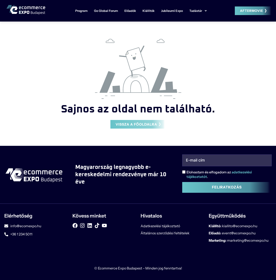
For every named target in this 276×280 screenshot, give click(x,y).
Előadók (130, 11)
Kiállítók (149, 11)
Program (81, 11)
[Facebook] (75, 225)
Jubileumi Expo (172, 11)
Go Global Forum (106, 11)
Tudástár (195, 11)
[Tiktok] (97, 225)
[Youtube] (104, 225)
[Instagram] (82, 225)
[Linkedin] (89, 225)
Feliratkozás (227, 187)
